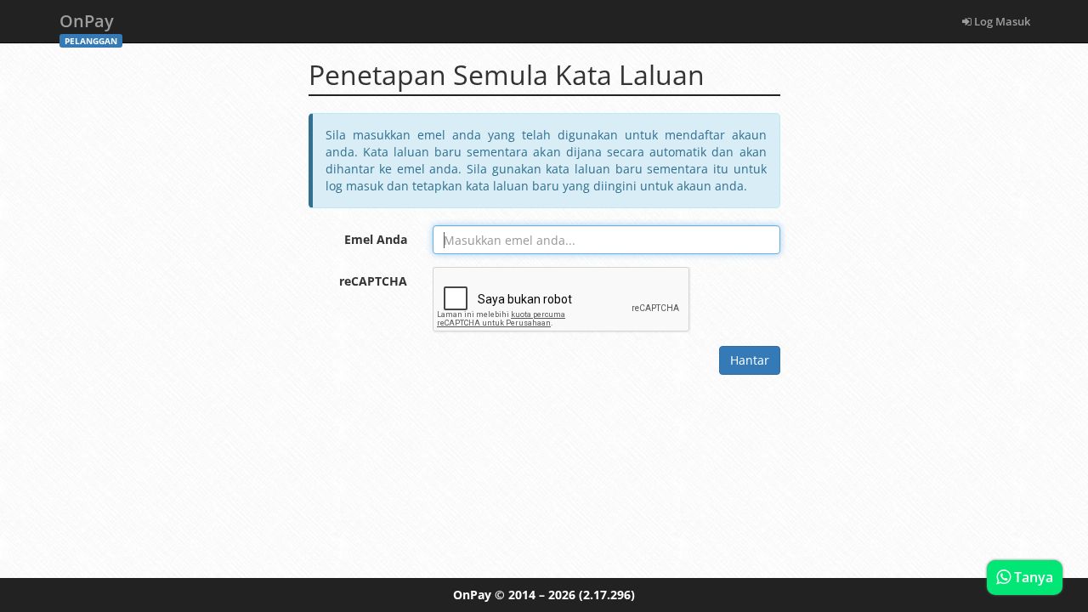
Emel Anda (375, 239)
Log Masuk (1001, 21)
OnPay (88, 25)
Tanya (1032, 577)
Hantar (749, 360)
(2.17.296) (607, 594)
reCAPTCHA (373, 281)
